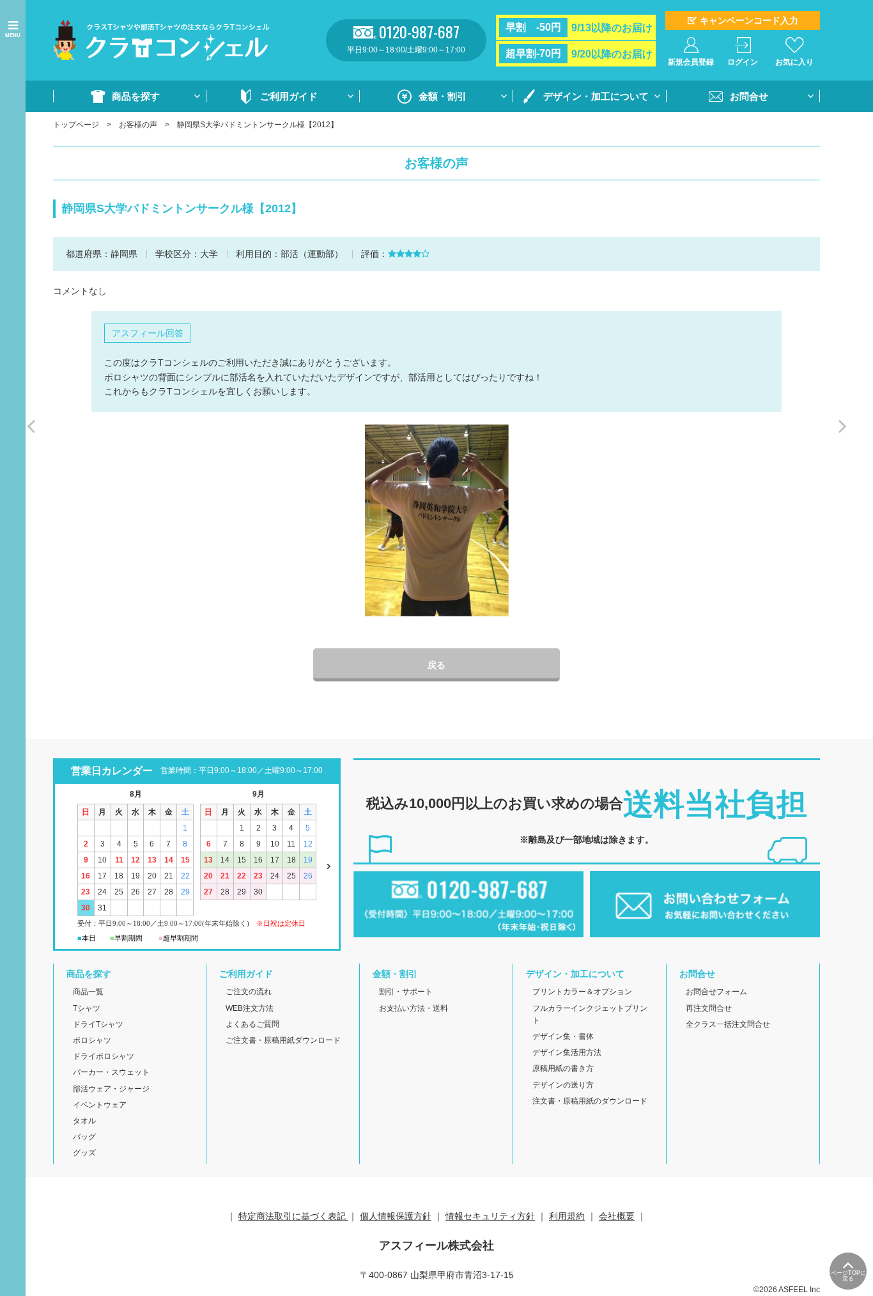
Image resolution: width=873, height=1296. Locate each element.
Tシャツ (86, 1008)
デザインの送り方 (563, 1085)
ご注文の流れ (249, 991)
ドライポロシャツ (103, 1056)
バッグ (84, 1136)
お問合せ (749, 96)
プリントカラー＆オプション (582, 991)
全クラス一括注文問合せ (728, 1024)
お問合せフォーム (716, 991)
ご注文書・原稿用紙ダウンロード (283, 1040)
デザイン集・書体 (563, 1036)
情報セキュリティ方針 (490, 1216)
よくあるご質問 (252, 1024)
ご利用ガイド (289, 96)
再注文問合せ (709, 1008)
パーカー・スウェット (111, 1072)
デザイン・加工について (596, 96)
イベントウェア (100, 1104)
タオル (84, 1120)
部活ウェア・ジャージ (111, 1088)
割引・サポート (406, 991)
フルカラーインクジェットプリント (589, 1014)
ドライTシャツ (98, 1024)
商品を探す (136, 96)
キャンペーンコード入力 (749, 20)
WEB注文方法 (250, 1008)
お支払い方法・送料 (413, 1008)
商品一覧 (88, 991)
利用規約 (567, 1216)
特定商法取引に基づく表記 (293, 1216)
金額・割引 (443, 96)
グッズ (84, 1152)
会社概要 (617, 1216)
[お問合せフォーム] (705, 930)
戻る (436, 665)
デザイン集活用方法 (566, 1052)
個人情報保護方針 (395, 1216)
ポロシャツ (92, 1040)
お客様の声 (138, 124)
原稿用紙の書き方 (563, 1068)
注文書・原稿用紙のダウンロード (589, 1101)
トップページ (76, 124)
